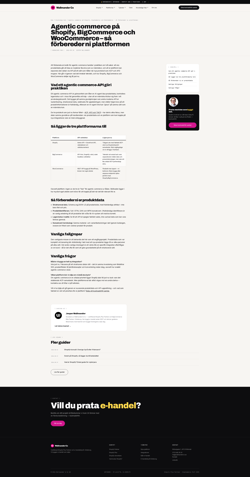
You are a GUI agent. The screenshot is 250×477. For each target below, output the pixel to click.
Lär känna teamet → (63, 326)
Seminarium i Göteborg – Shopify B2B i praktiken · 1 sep (126, 2)
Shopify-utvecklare (115, 455)
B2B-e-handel (145, 455)
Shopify (99, 7)
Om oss (154, 7)
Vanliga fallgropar (175, 84)
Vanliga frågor (173, 88)
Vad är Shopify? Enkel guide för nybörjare (80, 362)
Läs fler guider (59, 372)
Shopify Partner (114, 449)
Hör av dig (58, 423)
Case (130, 7)
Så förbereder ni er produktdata (180, 81)
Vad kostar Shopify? (115, 459)
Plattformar (110, 7)
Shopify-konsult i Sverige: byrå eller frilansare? (82, 350)
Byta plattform (145, 449)
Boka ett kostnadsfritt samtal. (98, 291)
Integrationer (145, 452)
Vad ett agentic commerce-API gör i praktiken (181, 72)
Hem (52, 20)
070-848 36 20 (177, 452)
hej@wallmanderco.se (179, 454)
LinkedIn (175, 460)
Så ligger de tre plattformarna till (182, 77)
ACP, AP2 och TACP (93, 112)
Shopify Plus (113, 452)
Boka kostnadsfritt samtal (189, 7)
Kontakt (174, 457)
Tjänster (121, 7)
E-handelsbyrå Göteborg (149, 459)
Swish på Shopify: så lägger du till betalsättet (81, 356)
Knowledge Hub (142, 7)
